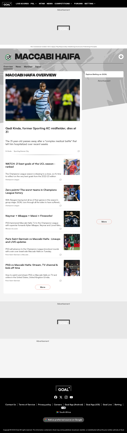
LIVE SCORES (22, 3)
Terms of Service (27, 404)
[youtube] (71, 397)
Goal (17, 430)
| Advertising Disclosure (74, 46)
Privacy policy (44, 404)
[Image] (42, 100)
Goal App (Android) (74, 404)
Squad (38, 66)
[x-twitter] (61, 397)
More (42, 287)
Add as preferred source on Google (65, 419)
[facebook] (56, 397)
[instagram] (66, 397)
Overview (8, 66)
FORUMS (78, 3)
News (18, 66)
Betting (118, 404)
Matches (28, 66)
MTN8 (42, 3)
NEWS (50, 3)
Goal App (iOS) (93, 404)
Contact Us (10, 404)
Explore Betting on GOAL (96, 74)
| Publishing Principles (89, 46)
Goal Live (107, 404)
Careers (58, 404)
